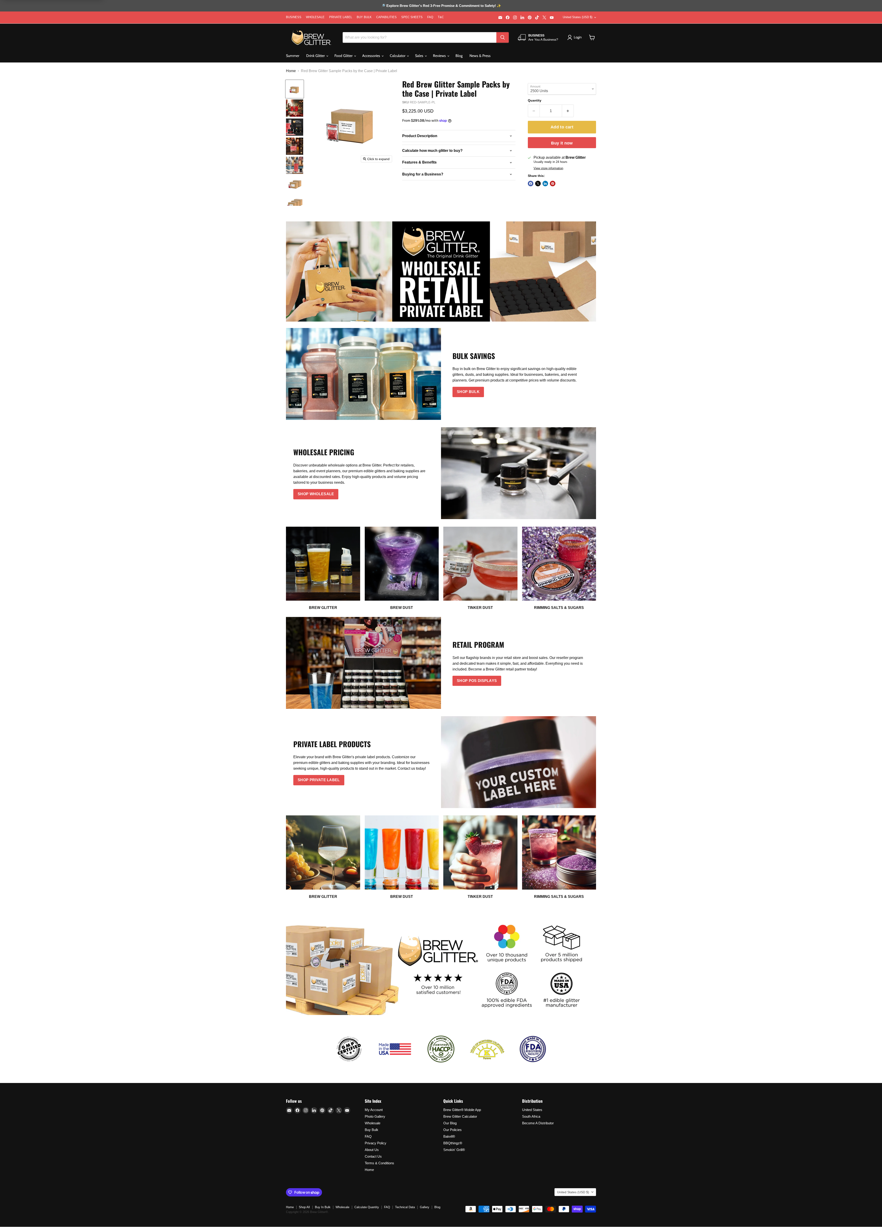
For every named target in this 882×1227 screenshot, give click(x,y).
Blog (459, 56)
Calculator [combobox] (398, 56)
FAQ (430, 17)
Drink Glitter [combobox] (316, 56)
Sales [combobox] (419, 56)
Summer (292, 56)
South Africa (531, 1116)
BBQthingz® (452, 1143)
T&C (441, 17)
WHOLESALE (315, 17)
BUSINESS (293, 17)
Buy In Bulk (323, 1207)
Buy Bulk (371, 1130)
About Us (372, 1150)
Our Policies (452, 1130)
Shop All (304, 1207)
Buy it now (562, 143)
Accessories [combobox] (371, 56)
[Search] (502, 37)
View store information (548, 168)
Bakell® (449, 1136)
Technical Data (405, 1207)
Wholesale (372, 1123)
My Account (374, 1110)
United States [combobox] (577, 17)
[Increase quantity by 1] (568, 111)
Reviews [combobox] (440, 56)
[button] (592, 37)
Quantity (534, 100)
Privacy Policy (375, 1143)
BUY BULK (364, 17)
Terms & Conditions (379, 1163)
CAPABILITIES (386, 17)
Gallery (424, 1207)
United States (532, 1110)
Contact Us (373, 1156)
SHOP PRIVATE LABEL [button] (319, 780)
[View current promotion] (441, 6)
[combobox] (419, 37)
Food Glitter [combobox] (343, 56)
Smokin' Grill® (454, 1150)
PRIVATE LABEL (340, 17)
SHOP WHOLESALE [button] (316, 494)
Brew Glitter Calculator (460, 1116)
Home (291, 71)
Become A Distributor (538, 1123)
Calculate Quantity (366, 1207)
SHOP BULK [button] (468, 392)
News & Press (480, 56)
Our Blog (450, 1123)
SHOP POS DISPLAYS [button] (477, 681)
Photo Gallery (375, 1116)
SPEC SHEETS (412, 17)
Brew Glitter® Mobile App (462, 1110)
